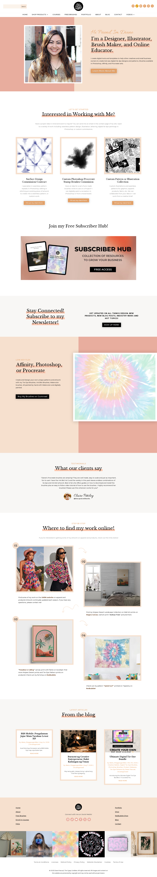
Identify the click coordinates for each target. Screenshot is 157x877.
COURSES (56, 15)
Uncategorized (34, 744)
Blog (117, 820)
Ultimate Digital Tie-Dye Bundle (123, 758)
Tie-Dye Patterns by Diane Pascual (122, 769)
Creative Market (113, 765)
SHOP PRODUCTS (39, 15)
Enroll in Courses (22, 820)
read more (34, 753)
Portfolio (118, 808)
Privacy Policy (79, 862)
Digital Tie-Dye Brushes (128, 765)
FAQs (18, 824)
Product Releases (130, 767)
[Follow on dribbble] (148, 5)
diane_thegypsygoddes (29, 742)
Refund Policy (66, 862)
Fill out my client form (34, 203)
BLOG (107, 15)
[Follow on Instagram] (133, 5)
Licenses (54, 862)
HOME (25, 15)
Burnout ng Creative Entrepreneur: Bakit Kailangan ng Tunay (78, 759)
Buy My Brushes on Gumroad (32, 396)
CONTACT (118, 15)
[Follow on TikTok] (136, 5)
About (18, 812)
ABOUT (98, 15)
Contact (118, 824)
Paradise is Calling (26, 670)
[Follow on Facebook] (144, 5)
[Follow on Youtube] (140, 5)
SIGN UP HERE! (111, 325)
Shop (117, 812)
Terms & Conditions (41, 862)
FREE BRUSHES (71, 15)
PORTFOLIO (86, 15)
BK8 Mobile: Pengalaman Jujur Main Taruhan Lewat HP (34, 736)
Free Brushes (21, 816)
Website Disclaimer (94, 862)
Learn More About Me (104, 71)
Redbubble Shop (121, 816)
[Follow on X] (152, 5)
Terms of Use (118, 862)
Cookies (107, 862)
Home (18, 808)
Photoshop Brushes (116, 767)
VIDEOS (129, 15)
